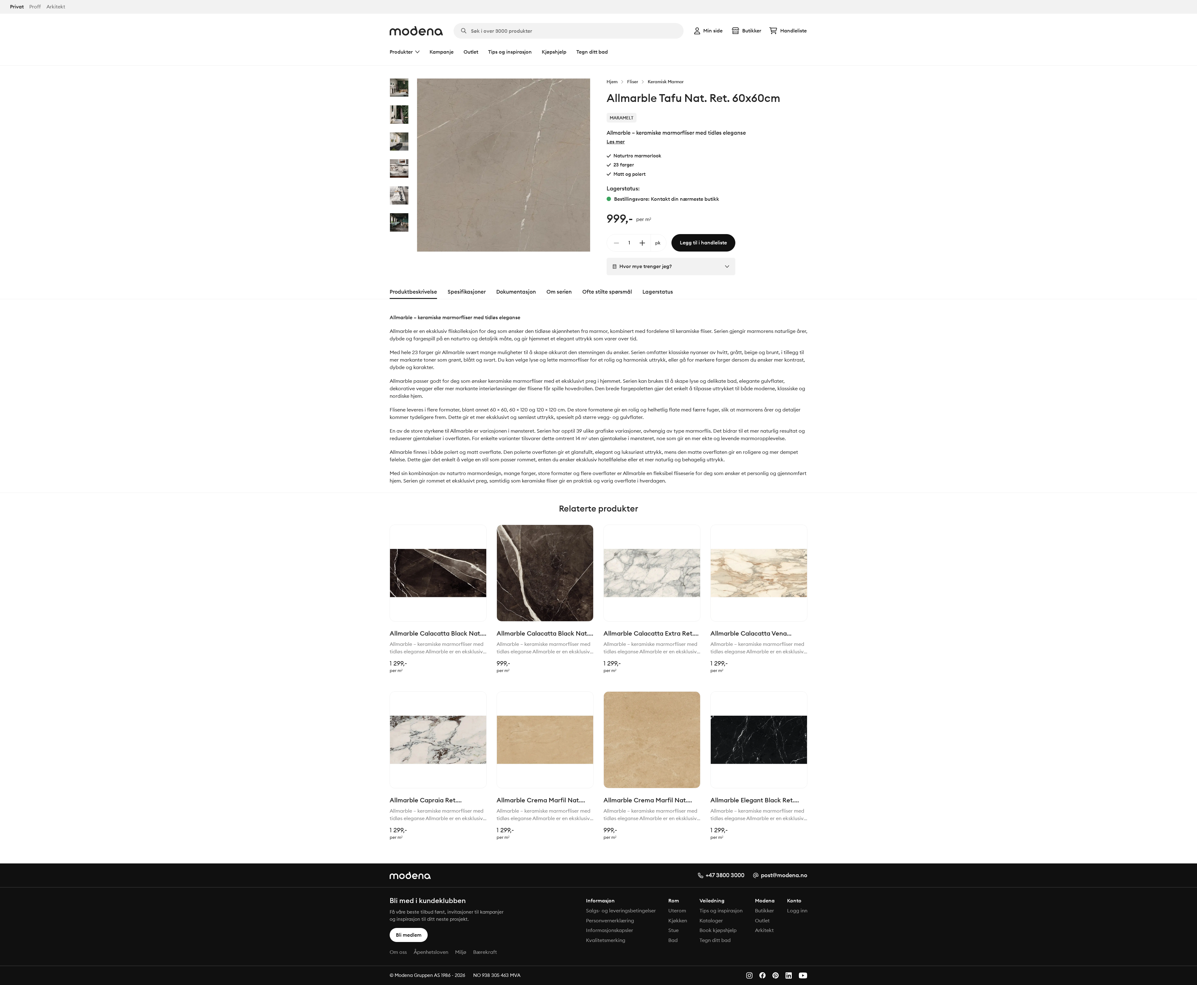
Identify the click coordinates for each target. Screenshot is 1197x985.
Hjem (612, 81)
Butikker (751, 30)
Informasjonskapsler (609, 930)
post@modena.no (784, 875)
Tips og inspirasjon (510, 52)
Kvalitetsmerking (605, 940)
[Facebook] (762, 975)
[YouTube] (803, 975)
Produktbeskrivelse (413, 291)
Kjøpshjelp (554, 52)
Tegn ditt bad (592, 52)
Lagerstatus (657, 291)
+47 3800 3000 (725, 875)
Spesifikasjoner (467, 291)
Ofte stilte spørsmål (607, 291)
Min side (713, 30)
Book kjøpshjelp (718, 930)
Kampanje (442, 52)
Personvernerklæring (610, 920)
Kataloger (711, 920)
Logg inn (797, 910)
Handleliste (793, 30)
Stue (673, 930)
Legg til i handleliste (703, 242)
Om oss (398, 952)
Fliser (632, 81)
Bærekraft (485, 952)
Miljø (460, 952)
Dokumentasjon (516, 291)
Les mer (616, 141)
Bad (673, 940)
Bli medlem (408, 935)
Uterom (677, 910)
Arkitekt (55, 7)
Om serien (559, 291)
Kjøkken (677, 920)
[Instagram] (749, 975)
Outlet (471, 52)
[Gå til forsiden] (416, 31)
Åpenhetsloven (431, 952)
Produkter (401, 52)
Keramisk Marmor (666, 81)
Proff (35, 7)
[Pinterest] (775, 975)
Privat (17, 7)
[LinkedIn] (789, 975)
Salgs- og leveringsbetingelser (621, 910)
